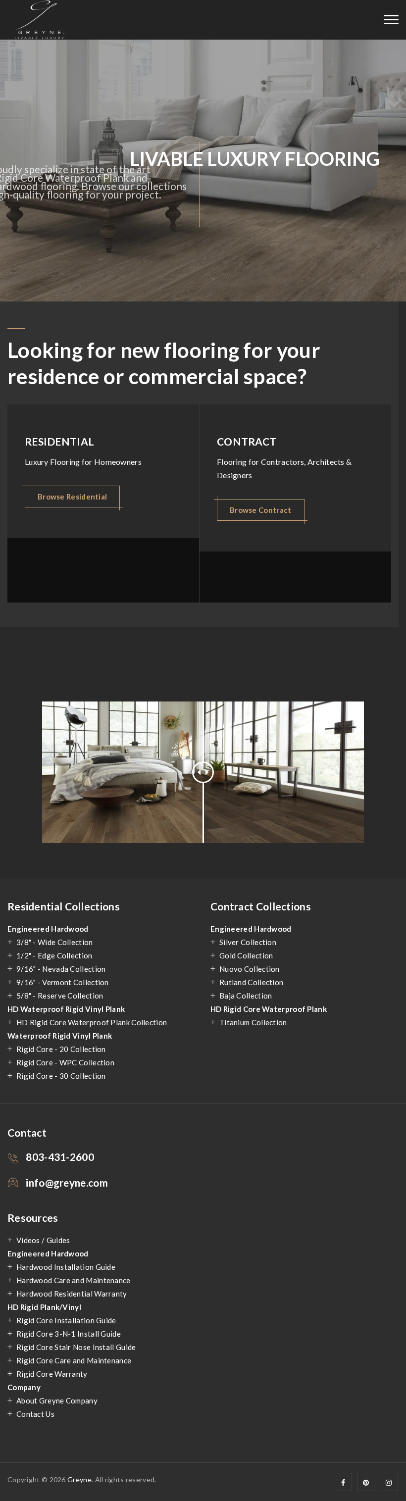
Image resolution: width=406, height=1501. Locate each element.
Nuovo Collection (249, 968)
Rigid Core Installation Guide (66, 1320)
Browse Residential (72, 496)
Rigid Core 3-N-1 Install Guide (68, 1333)
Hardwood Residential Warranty (71, 1293)
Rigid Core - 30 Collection (61, 1075)
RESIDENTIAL (59, 441)
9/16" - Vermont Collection (62, 982)
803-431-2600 (60, 1157)
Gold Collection (246, 955)
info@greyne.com (67, 1182)
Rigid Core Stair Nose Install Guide (76, 1347)
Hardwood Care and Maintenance (73, 1280)
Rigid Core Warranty (52, 1373)
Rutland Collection (251, 982)
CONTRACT (246, 441)
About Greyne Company (57, 1400)
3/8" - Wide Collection (54, 942)
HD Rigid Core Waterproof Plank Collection (91, 1022)
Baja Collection (245, 995)
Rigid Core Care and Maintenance (73, 1360)
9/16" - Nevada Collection (61, 968)
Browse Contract (261, 509)
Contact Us (35, 1413)
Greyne (79, 1479)
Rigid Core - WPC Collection (65, 1062)
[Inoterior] (39, 19)
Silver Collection (247, 942)
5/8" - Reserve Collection (59, 995)
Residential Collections (63, 906)
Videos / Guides (43, 1240)
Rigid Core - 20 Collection (61, 1049)
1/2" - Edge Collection (54, 955)
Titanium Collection (253, 1022)
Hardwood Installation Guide (65, 1266)
